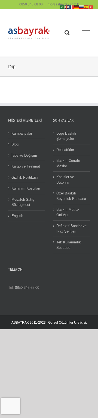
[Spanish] (86, 7)
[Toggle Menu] (86, 32)
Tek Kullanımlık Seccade (68, 245)
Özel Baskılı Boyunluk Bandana (71, 196)
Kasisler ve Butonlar (65, 179)
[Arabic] (62, 7)
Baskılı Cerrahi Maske (68, 163)
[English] (67, 7)
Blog (15, 144)
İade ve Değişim (24, 155)
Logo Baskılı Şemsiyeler (66, 136)
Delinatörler (65, 150)
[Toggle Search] (67, 32)
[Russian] (81, 7)
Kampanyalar (21, 133)
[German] (76, 7)
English (17, 216)
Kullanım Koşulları (25, 188)
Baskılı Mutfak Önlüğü (67, 212)
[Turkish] (91, 7)
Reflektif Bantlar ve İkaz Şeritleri (71, 228)
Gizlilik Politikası (24, 177)
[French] (71, 7)
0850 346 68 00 (31, 4)
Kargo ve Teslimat (25, 166)
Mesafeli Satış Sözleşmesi (22, 202)
